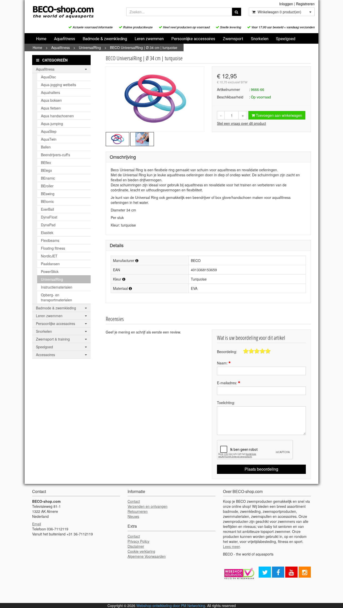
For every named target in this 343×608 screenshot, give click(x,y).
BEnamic (48, 178)
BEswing (47, 193)
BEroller (47, 185)
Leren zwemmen (149, 38)
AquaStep (48, 131)
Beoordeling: (227, 351)
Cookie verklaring (141, 551)
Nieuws (133, 516)
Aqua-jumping (52, 123)
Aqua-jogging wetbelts (58, 84)
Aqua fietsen (51, 107)
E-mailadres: (227, 382)
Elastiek (47, 232)
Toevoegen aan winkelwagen (278, 115)
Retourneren (138, 511)
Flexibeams (50, 240)
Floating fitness (53, 248)
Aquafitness (64, 38)
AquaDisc (48, 76)
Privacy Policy (138, 541)
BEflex (46, 162)
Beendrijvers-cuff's (55, 154)
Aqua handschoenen (57, 115)
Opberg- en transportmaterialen (56, 297)
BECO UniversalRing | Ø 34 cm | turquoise (143, 47)
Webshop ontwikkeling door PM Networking (170, 605)
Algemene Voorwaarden (147, 556)
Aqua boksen (51, 100)
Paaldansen (50, 263)
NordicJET (49, 255)
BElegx (46, 170)
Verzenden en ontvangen (147, 506)
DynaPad (48, 224)
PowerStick (50, 271)
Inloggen (286, 3)
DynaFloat (49, 216)
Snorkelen (259, 38)
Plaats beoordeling (261, 469)
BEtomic (47, 201)
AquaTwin (48, 139)
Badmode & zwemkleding (105, 38)
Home (41, 38)
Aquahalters (50, 92)
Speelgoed (285, 38)
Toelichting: (226, 402)
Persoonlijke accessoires (193, 38)
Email (36, 523)
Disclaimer (136, 546)
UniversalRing (90, 47)
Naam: (222, 362)
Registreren (305, 3)
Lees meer (231, 546)
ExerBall (47, 209)
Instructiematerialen (56, 287)
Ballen (46, 146)
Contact (134, 501)
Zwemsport (233, 38)
